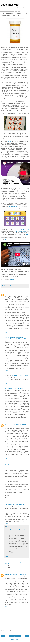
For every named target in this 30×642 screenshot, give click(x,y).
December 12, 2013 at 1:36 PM (20, 375)
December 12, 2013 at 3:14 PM (17, 388)
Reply (6, 332)
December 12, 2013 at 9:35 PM (16, 504)
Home (15, 636)
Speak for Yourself (24, 229)
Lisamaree (7, 424)
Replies (8, 526)
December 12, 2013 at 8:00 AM (18, 294)
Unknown (7, 294)
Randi (6, 504)
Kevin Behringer (9, 463)
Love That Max (10, 4)
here (6, 239)
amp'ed (12, 279)
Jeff (10, 529)
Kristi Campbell (9, 562)
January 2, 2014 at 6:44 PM (19, 574)
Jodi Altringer (8, 574)
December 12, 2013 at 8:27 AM (18, 338)
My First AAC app (13, 206)
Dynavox (9, 141)
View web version (15, 639)
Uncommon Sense (21, 231)
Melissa (7, 388)
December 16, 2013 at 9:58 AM (19, 529)
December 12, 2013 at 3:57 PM (19, 424)
